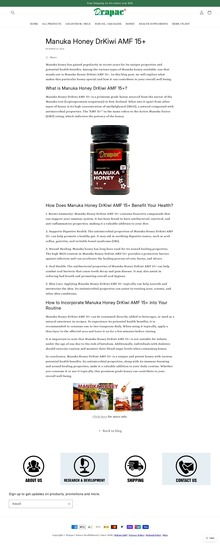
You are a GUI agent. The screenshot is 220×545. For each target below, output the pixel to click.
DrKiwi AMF (120, 535)
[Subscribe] (68, 504)
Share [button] (53, 57)
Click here (100, 416)
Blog (165, 535)
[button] (13, 12)
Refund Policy (153, 535)
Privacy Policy (136, 535)
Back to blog (112, 431)
